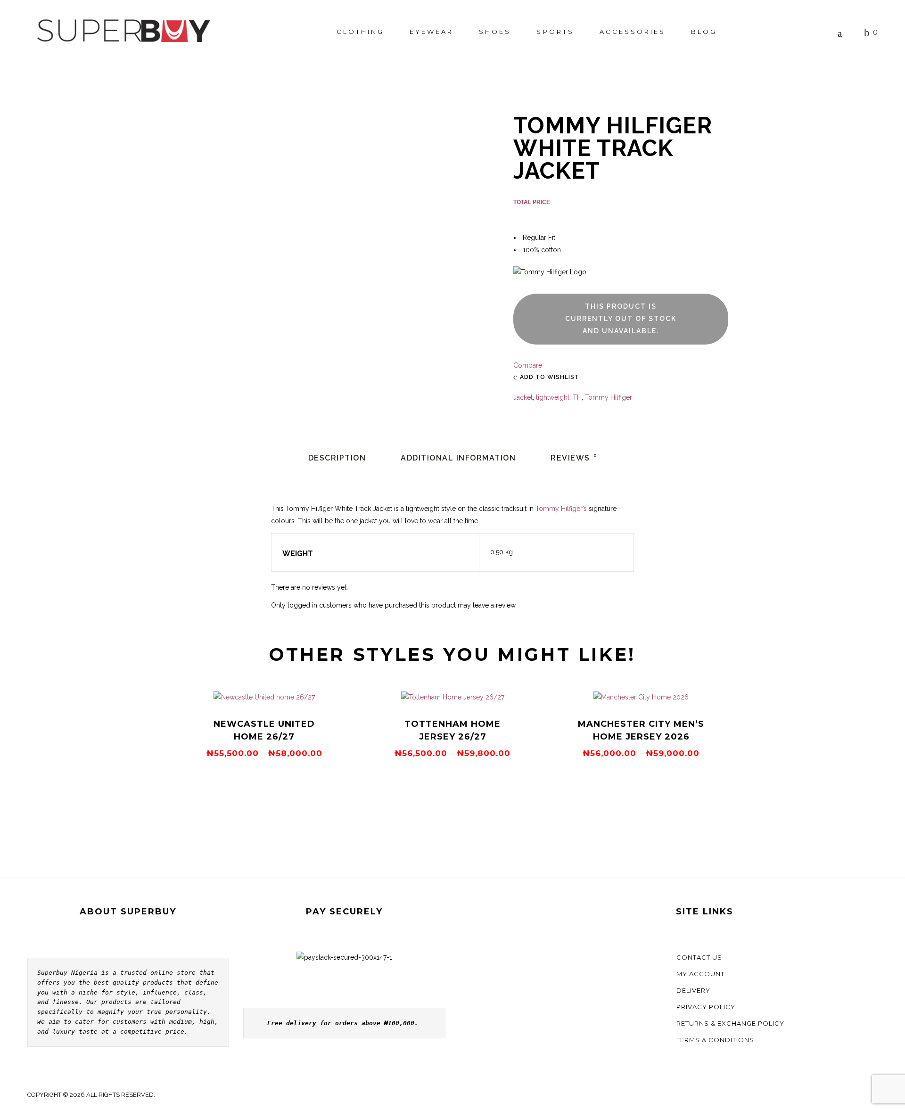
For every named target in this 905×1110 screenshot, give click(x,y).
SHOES (495, 31)
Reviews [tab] (574, 457)
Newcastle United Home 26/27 (264, 730)
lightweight (552, 397)
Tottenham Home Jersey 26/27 (452, 730)
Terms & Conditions (715, 1040)
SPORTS (555, 31)
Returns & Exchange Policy (730, 1023)
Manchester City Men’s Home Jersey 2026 (641, 730)
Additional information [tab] (458, 457)
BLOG (704, 31)
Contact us (699, 957)
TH (577, 397)
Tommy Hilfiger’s (561, 508)
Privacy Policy (705, 1007)
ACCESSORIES (633, 31)
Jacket (523, 397)
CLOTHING (360, 31)
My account (700, 974)
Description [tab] (337, 457)
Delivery (693, 990)
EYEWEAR (431, 31)
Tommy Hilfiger (608, 397)
